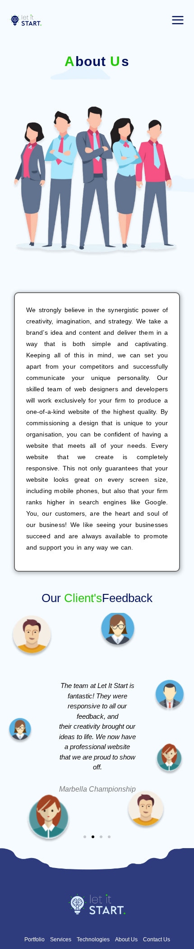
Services (60, 939)
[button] (84, 836)
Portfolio (34, 939)
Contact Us (156, 939)
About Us (126, 939)
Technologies (93, 939)
